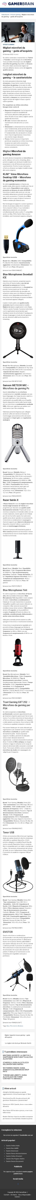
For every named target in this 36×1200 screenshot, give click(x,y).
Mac (8, 1026)
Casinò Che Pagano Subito (15, 1159)
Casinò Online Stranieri (14, 1156)
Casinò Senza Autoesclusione (16, 1153)
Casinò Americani (12, 1151)
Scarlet (16, 54)
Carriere (17, 1197)
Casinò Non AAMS (12, 1148)
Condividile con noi (26, 1135)
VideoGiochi (5, 14)
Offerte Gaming (15, 14)
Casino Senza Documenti (15, 1161)
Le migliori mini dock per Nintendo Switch (18, 1043)
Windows (20, 1026)
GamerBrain (22, 1192)
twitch (15, 1026)
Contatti (6, 1195)
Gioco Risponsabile (24, 1195)
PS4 (11, 1026)
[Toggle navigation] (3, 10)
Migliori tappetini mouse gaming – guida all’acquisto (17, 1036)
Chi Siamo (14, 1195)
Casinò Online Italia (12, 1146)
